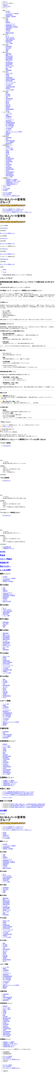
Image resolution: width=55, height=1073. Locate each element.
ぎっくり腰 (8, 67)
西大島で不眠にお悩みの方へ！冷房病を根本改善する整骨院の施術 (28, 804)
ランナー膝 (8, 113)
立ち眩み (8, 166)
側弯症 (7, 49)
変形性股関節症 (10, 109)
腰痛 (7, 68)
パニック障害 (9, 176)
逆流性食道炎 (9, 173)
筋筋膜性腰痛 (9, 62)
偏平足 (7, 103)
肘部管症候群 (9, 80)
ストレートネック (10, 24)
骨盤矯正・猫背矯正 (11, 16)
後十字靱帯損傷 (10, 125)
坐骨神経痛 (8, 70)
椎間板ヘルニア (10, 65)
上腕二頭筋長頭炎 (10, 38)
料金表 (2, 555)
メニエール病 (9, 148)
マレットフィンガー (11, 82)
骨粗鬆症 (8, 88)
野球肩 (7, 134)
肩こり (7, 35)
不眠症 (7, 151)
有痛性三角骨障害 (10, 79)
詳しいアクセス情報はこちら (7, 233)
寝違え (7, 21)
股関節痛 (8, 106)
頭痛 (7, 19)
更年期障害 (8, 160)
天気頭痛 (8, 157)
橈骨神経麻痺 (9, 77)
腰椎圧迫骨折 (9, 59)
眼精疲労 (8, 146)
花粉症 (7, 170)
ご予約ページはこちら (7, 426)
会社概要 (5, 190)
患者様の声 (4, 563)
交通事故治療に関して (11, 184)
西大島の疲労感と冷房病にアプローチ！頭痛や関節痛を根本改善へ (28, 805)
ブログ (4, 187)
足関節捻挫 (8, 137)
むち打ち (8, 31)
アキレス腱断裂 (10, 142)
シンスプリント (10, 119)
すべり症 (8, 61)
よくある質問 (6, 188)
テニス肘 (8, 130)
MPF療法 (8, 12)
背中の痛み (8, 47)
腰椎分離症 (8, 53)
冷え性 (7, 154)
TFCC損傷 (8, 85)
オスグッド (8, 118)
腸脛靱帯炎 (8, 121)
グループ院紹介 (7, 185)
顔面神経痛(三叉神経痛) (12, 27)
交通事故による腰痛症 (11, 179)
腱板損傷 (8, 133)
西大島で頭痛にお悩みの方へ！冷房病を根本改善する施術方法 (27, 807)
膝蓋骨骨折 (8, 143)
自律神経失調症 (10, 169)
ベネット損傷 (9, 43)
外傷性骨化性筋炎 (10, 140)
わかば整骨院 (18, 793)
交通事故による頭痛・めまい (13, 181)
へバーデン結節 (10, 89)
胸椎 (7, 50)
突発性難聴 (8, 164)
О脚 (7, 97)
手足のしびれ (9, 73)
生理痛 (7, 163)
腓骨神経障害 (9, 98)
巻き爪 (7, 110)
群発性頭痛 (8, 167)
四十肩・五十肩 (10, 37)
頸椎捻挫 (8, 22)
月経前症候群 (9, 161)
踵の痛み (8, 94)
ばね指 (7, 76)
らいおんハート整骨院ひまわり (18, 794)
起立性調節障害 (10, 172)
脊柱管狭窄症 (9, 64)
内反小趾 (8, 104)
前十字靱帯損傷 (10, 124)
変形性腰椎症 (9, 58)
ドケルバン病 (9, 83)
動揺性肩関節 (9, 40)
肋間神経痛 (8, 46)
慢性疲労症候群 (10, 158)
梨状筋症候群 (9, 56)
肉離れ (7, 115)
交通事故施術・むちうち (12, 182)
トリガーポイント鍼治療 (12, 13)
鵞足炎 (7, 101)
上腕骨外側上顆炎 (10, 86)
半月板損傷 (8, 128)
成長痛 (7, 107)
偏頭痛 (7, 152)
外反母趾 (8, 95)
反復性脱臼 (8, 41)
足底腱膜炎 (8, 116)
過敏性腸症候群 (10, 175)
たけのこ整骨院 (18, 791)
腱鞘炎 (7, 74)
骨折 (7, 139)
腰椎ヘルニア (9, 55)
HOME (4, 269)
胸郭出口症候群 (10, 33)
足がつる (8, 100)
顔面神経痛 (8, 28)
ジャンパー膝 (9, 127)
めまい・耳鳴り (10, 149)
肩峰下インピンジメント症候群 (14, 131)
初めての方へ (5, 566)
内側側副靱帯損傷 (10, 122)
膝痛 (7, 92)
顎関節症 (8, 30)
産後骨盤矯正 (9, 15)
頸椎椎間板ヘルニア (11, 25)
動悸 (7, 155)
